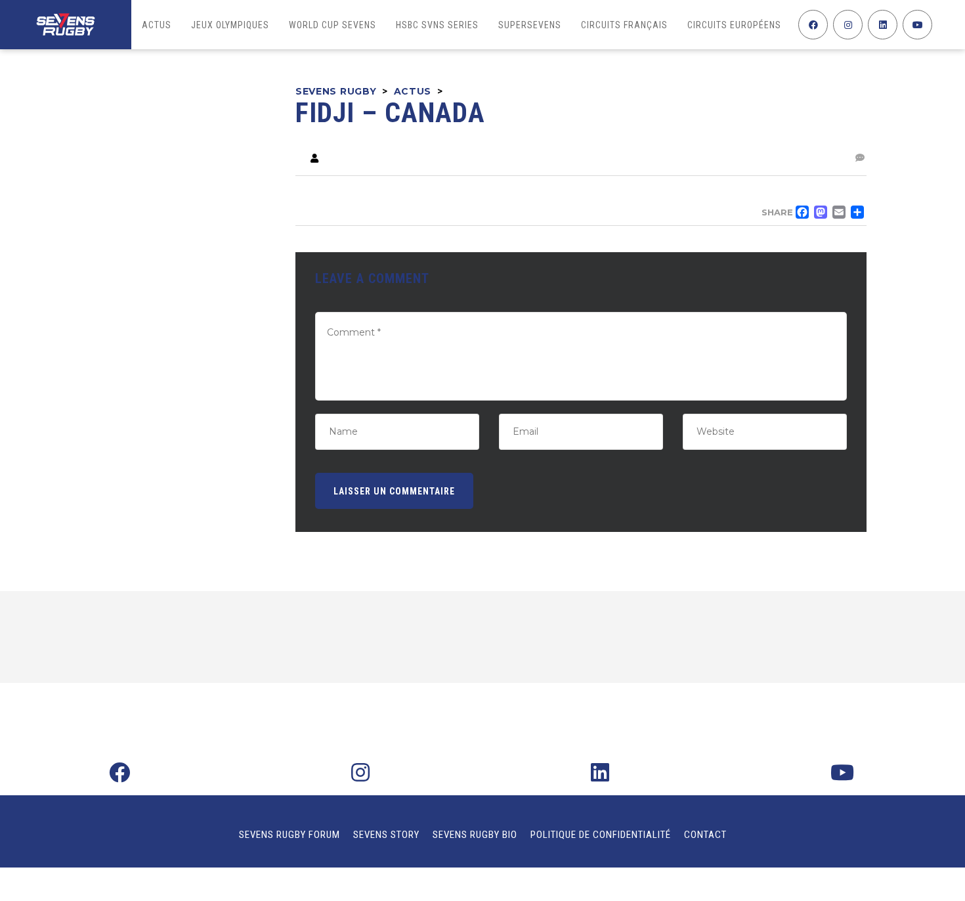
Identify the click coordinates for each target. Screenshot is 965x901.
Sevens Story (386, 835)
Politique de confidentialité (600, 835)
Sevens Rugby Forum (289, 835)
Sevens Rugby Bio (475, 835)
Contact (705, 835)
